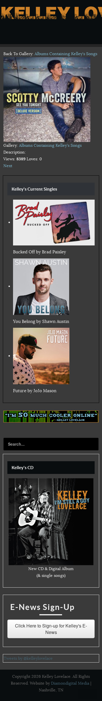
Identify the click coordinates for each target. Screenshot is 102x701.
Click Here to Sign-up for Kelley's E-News (51, 628)
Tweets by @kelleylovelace (28, 658)
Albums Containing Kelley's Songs (66, 53)
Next (7, 165)
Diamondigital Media (70, 683)
